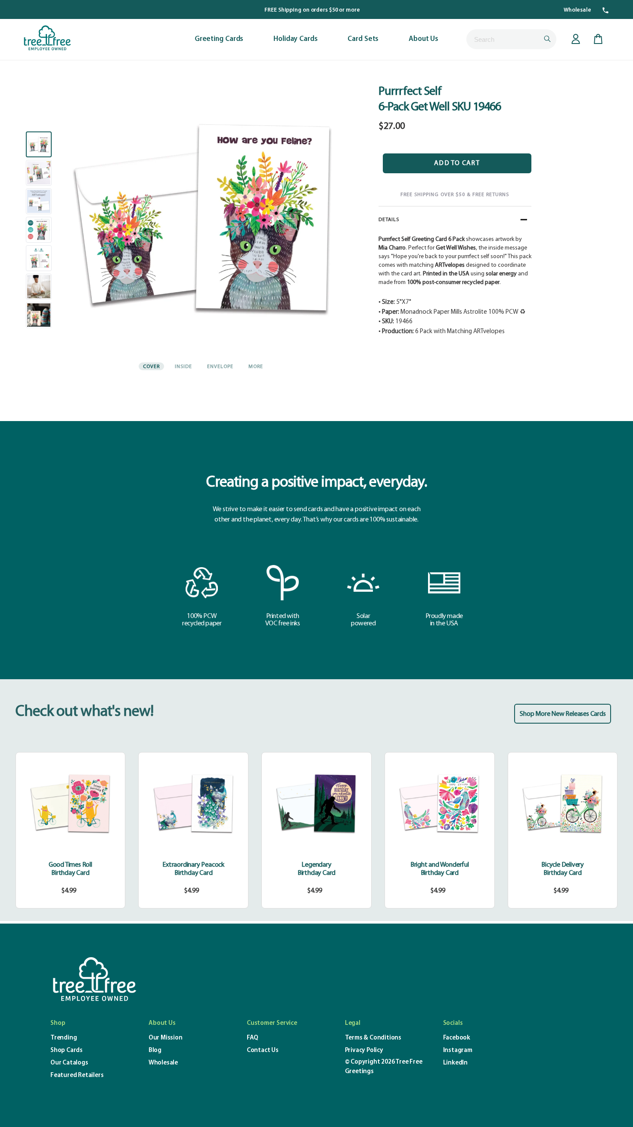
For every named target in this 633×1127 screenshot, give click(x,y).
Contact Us (263, 1050)
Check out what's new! (84, 712)
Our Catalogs (69, 1063)
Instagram (457, 1050)
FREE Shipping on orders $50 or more (312, 10)
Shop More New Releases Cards (562, 714)
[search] (511, 39)
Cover (151, 366)
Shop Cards (66, 1050)
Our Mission (166, 1038)
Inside (183, 366)
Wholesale (577, 10)
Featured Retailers (76, 1075)
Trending (63, 1038)
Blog (155, 1050)
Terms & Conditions (373, 1038)
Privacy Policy (364, 1050)
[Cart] (598, 39)
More (255, 366)
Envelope (220, 366)
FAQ (252, 1038)
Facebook (456, 1038)
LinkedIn (455, 1063)
